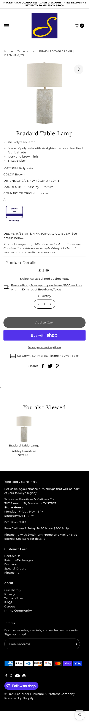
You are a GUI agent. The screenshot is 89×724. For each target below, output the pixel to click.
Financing (11, 572)
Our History (12, 590)
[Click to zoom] (78, 69)
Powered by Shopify (18, 698)
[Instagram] (23, 676)
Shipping (27, 278)
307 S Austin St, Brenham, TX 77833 (30, 503)
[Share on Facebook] (43, 366)
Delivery (10, 564)
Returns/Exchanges (18, 560)
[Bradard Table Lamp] (24, 429)
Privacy (9, 594)
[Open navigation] (6, 25)
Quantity (44, 296)
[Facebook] (6, 676)
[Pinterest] (11, 676)
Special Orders (15, 568)
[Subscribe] (74, 644)
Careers (9, 606)
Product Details (21, 263)
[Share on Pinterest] (57, 366)
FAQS (8, 602)
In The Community (18, 610)
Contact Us (12, 556)
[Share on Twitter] (50, 366)
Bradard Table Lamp (24, 445)
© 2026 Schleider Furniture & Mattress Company (40, 694)
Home (8, 51)
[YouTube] (17, 676)
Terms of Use (13, 598)
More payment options (44, 347)
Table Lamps (26, 51)
